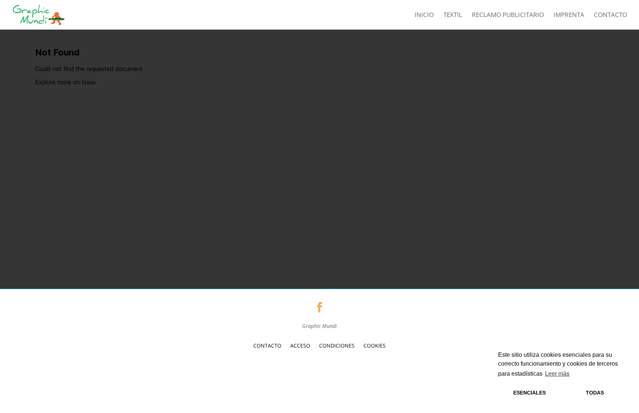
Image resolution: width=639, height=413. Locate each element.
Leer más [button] (557, 373)
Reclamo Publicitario (508, 15)
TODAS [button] (595, 393)
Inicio (424, 15)
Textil (452, 15)
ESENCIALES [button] (529, 393)
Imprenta (569, 15)
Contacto (610, 15)
